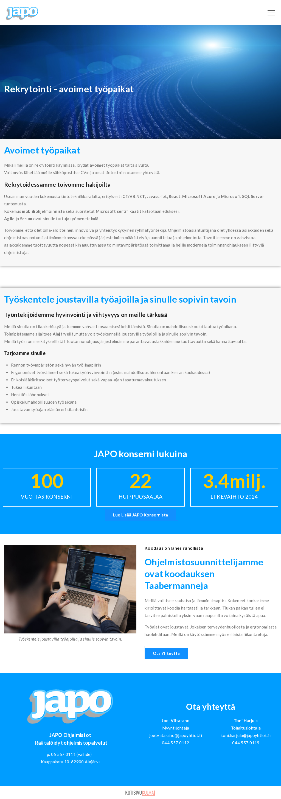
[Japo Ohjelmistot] (22, 13)
